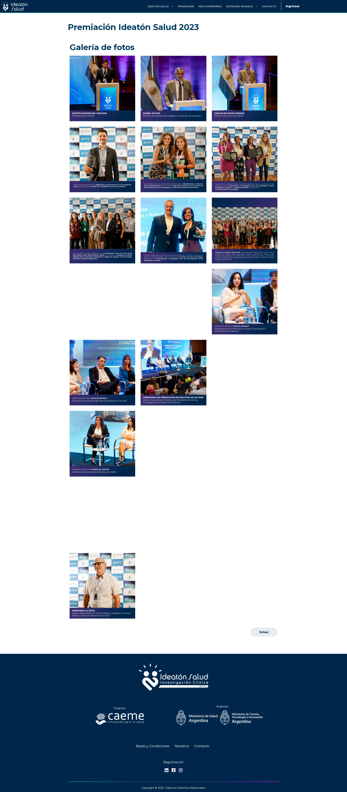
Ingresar (293, 6)
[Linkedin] (166, 770)
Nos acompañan (210, 6)
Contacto (269, 6)
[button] (263, 632)
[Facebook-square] (173, 770)
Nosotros (182, 746)
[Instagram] (180, 770)
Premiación (186, 6)
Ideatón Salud (158, 6)
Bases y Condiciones (152, 746)
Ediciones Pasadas (239, 6)
